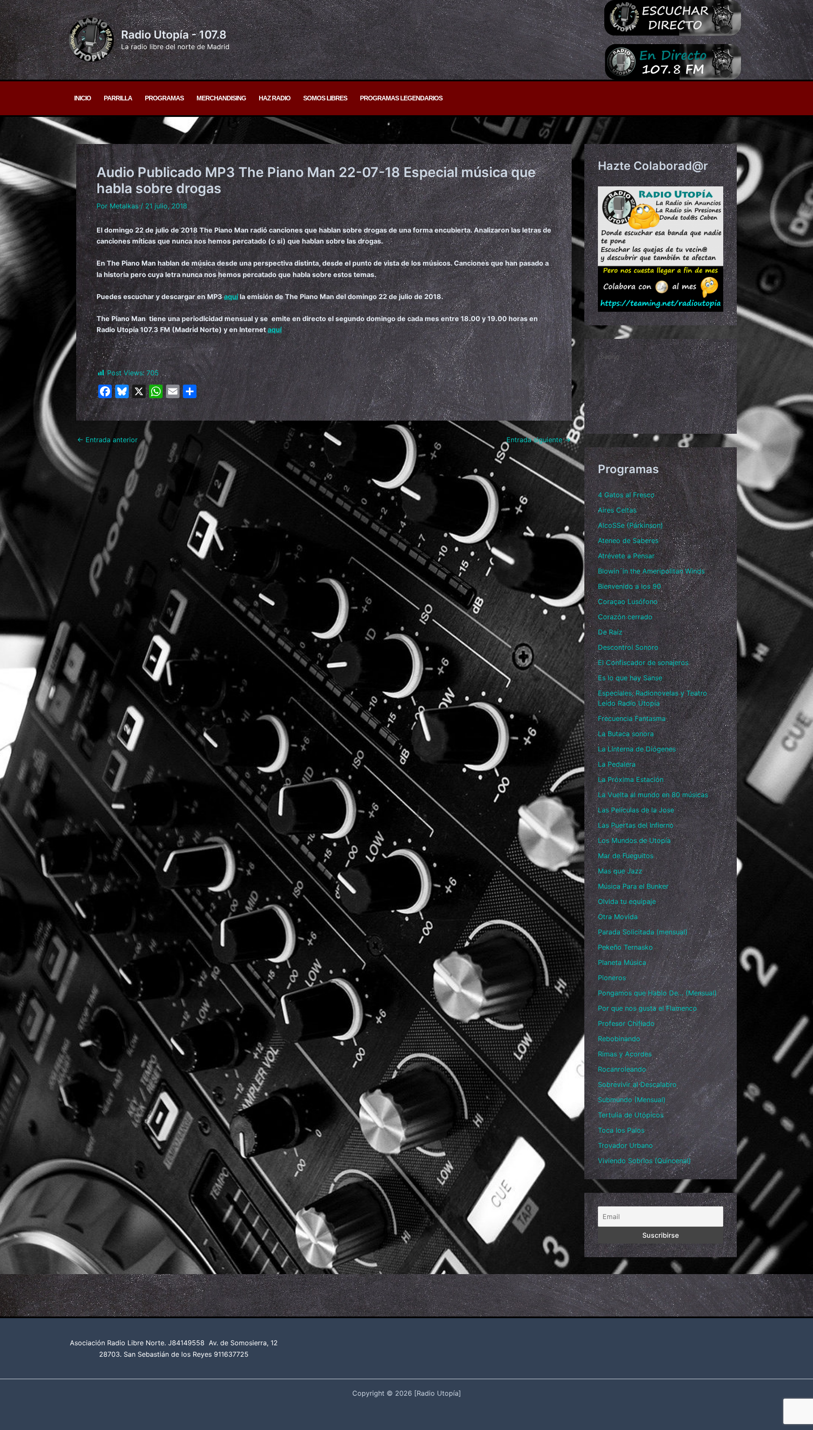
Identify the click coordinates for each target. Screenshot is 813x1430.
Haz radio (274, 98)
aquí (231, 296)
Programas (164, 98)
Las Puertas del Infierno (636, 825)
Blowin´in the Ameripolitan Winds (651, 571)
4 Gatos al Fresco (626, 495)
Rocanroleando (622, 1069)
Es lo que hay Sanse (630, 677)
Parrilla (118, 98)
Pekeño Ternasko (625, 947)
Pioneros (612, 977)
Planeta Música (622, 962)
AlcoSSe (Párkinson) (630, 525)
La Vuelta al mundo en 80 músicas (653, 794)
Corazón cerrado (625, 616)
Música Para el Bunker (633, 886)
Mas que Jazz (620, 871)
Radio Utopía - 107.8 (174, 34)
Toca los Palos (621, 1130)
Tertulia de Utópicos (631, 1115)
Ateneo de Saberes (628, 540)
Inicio (82, 98)
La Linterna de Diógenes (637, 749)
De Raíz (610, 632)
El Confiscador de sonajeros (643, 662)
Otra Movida (618, 916)
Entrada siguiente (538, 439)
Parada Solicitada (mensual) (643, 932)
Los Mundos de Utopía (634, 840)
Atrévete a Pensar (626, 555)
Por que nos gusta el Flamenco (647, 1008)
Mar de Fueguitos (625, 855)
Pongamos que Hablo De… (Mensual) (657, 993)
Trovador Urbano (625, 1145)
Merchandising (221, 98)
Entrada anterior (107, 439)
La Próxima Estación (631, 779)
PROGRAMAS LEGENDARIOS (401, 98)
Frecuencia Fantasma (632, 718)
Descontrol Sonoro (628, 647)
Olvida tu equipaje (627, 901)
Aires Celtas (617, 510)
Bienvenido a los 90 (629, 586)
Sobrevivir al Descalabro (637, 1084)
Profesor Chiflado (626, 1023)
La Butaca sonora (626, 733)
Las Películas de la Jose (636, 810)
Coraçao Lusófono (628, 601)
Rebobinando (619, 1038)
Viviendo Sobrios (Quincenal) (644, 1160)
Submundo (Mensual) (632, 1099)
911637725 (231, 1354)
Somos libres (325, 98)
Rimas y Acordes (625, 1054)
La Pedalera (617, 764)
